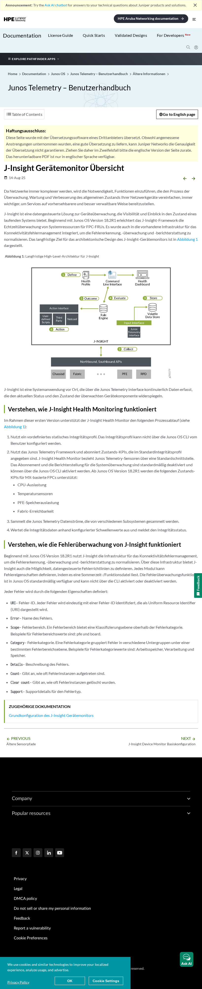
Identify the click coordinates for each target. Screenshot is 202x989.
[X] (27, 853)
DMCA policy (25, 899)
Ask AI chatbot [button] (56, 5)
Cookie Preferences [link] (31, 938)
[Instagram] (38, 853)
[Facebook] (16, 853)
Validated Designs (131, 35)
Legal (18, 889)
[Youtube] (59, 853)
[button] (186, 959)
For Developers (173, 35)
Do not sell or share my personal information (52, 908)
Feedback (22, 918)
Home (13, 74)
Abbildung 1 (187, 239)
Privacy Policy (18, 982)
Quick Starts (94, 35)
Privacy (20, 879)
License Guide (60, 35)
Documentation (22, 35)
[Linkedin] (48, 853)
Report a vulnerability (32, 928)
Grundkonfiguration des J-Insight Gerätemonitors (51, 715)
